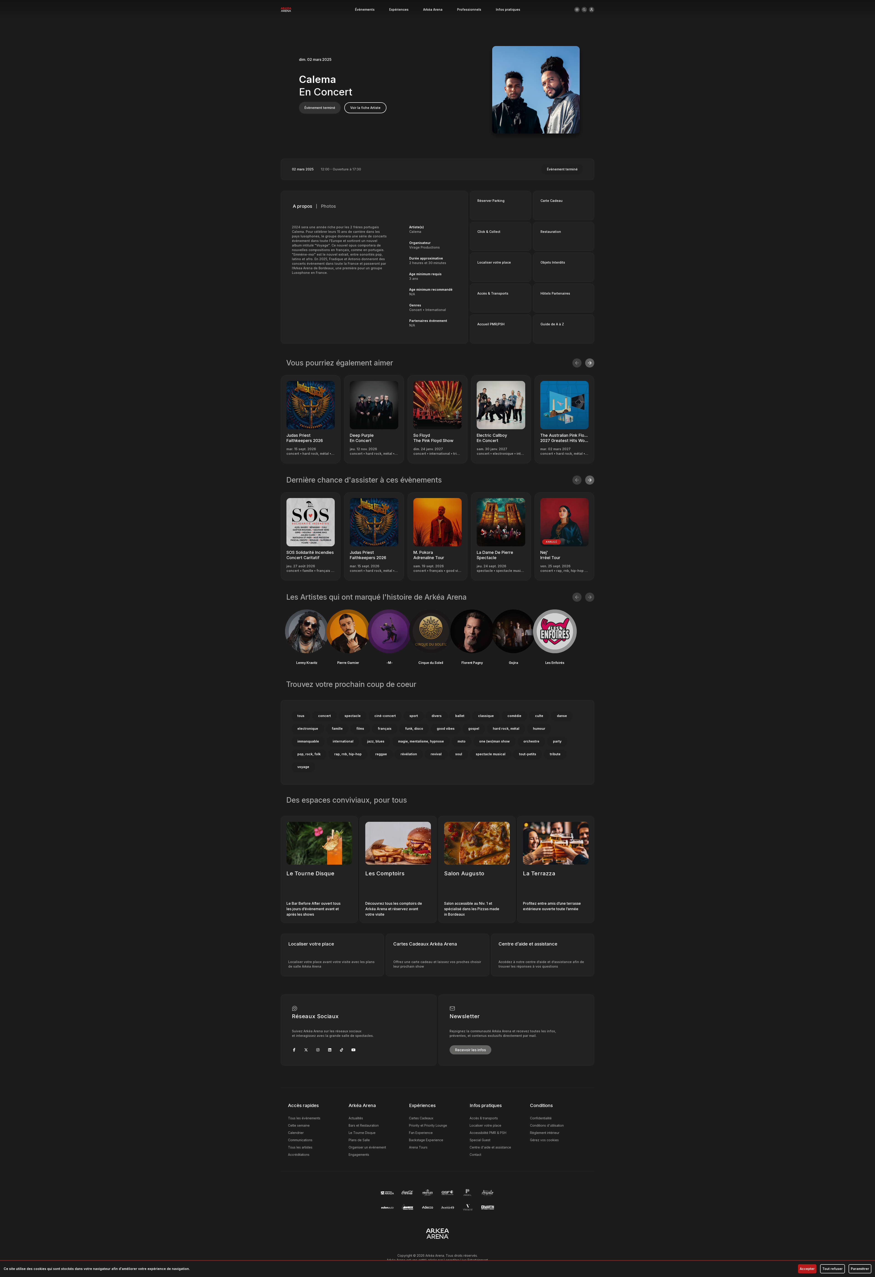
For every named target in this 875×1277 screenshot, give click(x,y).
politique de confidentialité (434, 694)
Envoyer (437, 658)
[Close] (500, 565)
